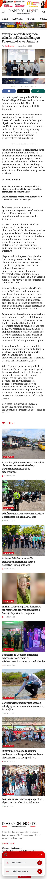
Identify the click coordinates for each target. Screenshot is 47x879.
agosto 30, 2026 (9, 665)
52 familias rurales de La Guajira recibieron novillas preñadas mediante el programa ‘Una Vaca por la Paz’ (22, 754)
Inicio (5, 19)
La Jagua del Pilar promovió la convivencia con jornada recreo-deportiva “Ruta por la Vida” (19, 561)
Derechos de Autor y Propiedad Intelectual (18, 851)
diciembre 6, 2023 (25, 46)
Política (31, 19)
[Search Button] (43, 12)
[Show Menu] (3, 12)
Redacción (9, 46)
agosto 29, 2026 (9, 713)
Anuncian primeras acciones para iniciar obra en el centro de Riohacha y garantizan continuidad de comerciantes (22, 189)
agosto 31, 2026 (9, 476)
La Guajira (17, 19)
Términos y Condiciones (11, 848)
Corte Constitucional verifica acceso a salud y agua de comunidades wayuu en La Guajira (23, 706)
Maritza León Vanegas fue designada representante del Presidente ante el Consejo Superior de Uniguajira (21, 610)
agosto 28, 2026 (9, 761)
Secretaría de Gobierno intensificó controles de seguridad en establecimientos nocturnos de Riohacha (23, 658)
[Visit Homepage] (23, 12)
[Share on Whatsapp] (38, 91)
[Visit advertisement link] (23, 4)
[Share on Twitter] (24, 91)
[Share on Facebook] (9, 91)
